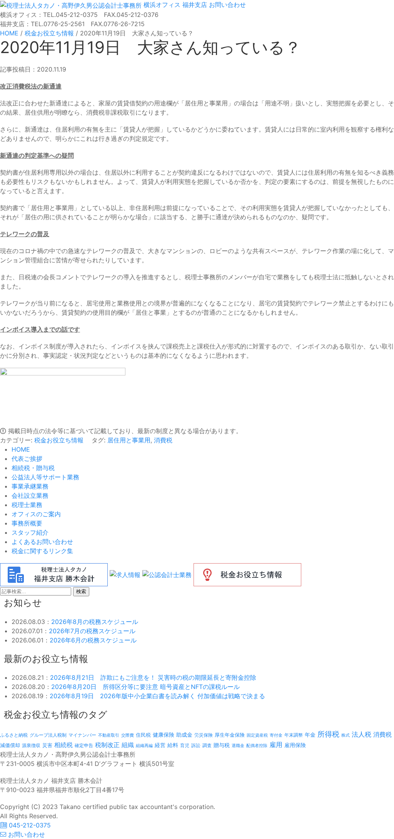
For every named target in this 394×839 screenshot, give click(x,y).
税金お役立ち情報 (58, 440)
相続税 (63, 745)
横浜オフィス (162, 4)
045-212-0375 (29, 825)
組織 (128, 745)
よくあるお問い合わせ (42, 541)
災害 (47, 745)
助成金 (184, 735)
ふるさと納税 (14, 735)
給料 (172, 745)
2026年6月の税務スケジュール (93, 640)
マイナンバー (82, 735)
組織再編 (144, 745)
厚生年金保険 (230, 735)
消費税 (163, 440)
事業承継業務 (30, 486)
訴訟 (195, 745)
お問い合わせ (226, 4)
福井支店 (193, 4)
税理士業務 (27, 505)
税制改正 (107, 745)
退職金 (238, 745)
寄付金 (276, 735)
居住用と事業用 (128, 440)
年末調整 (293, 735)
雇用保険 (295, 745)
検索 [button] (81, 591)
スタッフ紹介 (30, 532)
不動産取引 (108, 735)
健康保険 (163, 734)
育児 (184, 745)
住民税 (143, 735)
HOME (21, 449)
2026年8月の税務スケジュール (94, 621)
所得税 (328, 734)
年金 (310, 734)
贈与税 (222, 745)
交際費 (127, 735)
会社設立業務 (30, 495)
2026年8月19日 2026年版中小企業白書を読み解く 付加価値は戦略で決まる (157, 696)
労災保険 (203, 735)
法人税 (361, 734)
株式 (345, 735)
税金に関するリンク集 (42, 551)
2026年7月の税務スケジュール (92, 631)
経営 (160, 745)
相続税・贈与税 (33, 468)
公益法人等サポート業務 (45, 477)
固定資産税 (257, 735)
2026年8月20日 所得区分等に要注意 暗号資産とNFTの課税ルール (145, 687)
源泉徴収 (31, 745)
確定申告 (84, 745)
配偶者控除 (256, 745)
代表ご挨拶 (27, 458)
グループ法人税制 (48, 735)
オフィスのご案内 (36, 514)
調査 (207, 745)
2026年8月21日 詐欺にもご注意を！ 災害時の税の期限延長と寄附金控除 (153, 677)
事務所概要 (27, 523)
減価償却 (10, 745)
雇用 (275, 745)
